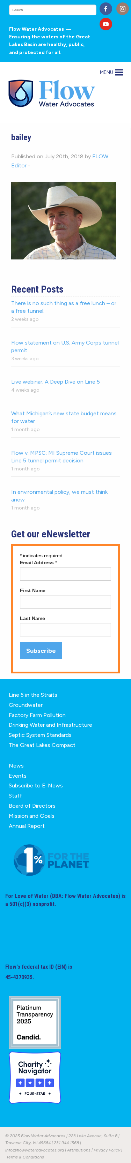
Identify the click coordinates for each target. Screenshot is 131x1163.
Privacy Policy (107, 1150)
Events (18, 775)
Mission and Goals (31, 816)
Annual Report (27, 826)
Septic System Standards (40, 735)
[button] (106, 73)
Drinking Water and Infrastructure (50, 725)
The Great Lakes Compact (42, 745)
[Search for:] (52, 10)
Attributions (78, 1150)
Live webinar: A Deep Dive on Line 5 (55, 381)
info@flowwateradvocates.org (34, 1150)
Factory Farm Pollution (37, 715)
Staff (15, 795)
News (16, 765)
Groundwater (26, 705)
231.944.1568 (66, 1142)
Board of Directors (32, 805)
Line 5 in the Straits (33, 695)
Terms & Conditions (25, 1157)
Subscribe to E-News (36, 785)
